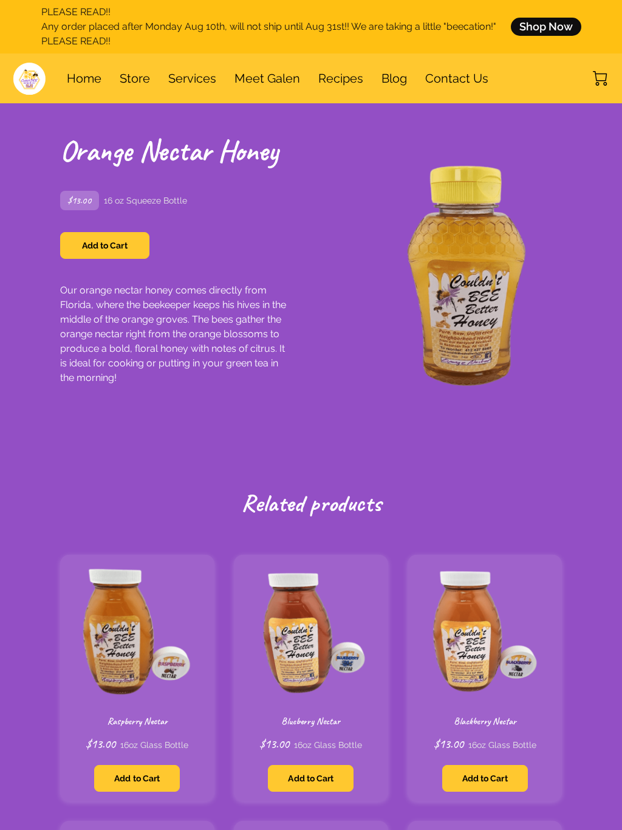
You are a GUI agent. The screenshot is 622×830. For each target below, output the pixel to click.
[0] (600, 78)
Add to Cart (105, 245)
